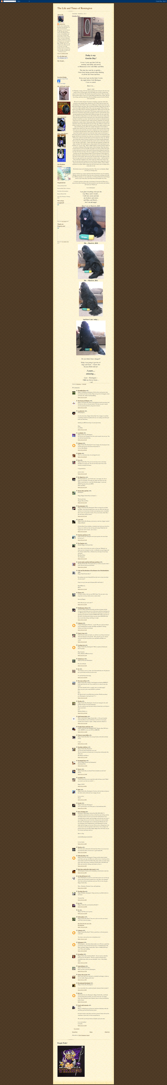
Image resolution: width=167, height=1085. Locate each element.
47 (78, 910)
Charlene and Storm (83, 535)
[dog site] (64, 220)
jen (78, 903)
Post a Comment (76, 1028)
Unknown (80, 443)
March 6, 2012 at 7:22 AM (82, 589)
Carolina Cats (81, 645)
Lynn (79, 519)
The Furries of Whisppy (84, 400)
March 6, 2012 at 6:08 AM (82, 450)
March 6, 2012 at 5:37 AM (82, 429)
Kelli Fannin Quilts (82, 716)
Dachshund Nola (82, 760)
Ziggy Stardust (81, 811)
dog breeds (64, 221)
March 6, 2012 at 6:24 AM (82, 473)
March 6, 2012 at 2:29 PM (82, 799)
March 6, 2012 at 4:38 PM (82, 843)
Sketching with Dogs (83, 747)
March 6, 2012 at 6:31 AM (82, 487)
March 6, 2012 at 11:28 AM (82, 731)
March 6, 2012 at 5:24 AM (82, 397)
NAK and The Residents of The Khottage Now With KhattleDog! (93, 570)
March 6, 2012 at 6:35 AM (82, 502)
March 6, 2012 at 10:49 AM (82, 713)
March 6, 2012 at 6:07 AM (82, 439)
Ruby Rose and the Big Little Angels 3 (87, 869)
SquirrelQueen (81, 966)
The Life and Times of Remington (74, 8)
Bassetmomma (81, 506)
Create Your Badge (61, 83)
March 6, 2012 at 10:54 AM (82, 723)
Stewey (79, 769)
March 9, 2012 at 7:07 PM (82, 1025)
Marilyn (80, 847)
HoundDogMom (82, 390)
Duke (79, 789)
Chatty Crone (81, 633)
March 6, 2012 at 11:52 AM (82, 743)
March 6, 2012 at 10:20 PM (82, 906)
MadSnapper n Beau (83, 608)
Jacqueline (80, 954)
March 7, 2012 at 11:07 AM (82, 962)
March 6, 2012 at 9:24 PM (82, 900)
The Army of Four (82, 681)
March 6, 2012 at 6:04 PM (82, 852)
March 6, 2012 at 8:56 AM (82, 641)
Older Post (107, 1032)
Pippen (79, 592)
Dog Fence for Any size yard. (84, 923)
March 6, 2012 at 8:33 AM (82, 630)
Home (91, 1032)
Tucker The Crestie (82, 974)
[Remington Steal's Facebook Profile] (58, 82)
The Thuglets (81, 543)
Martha (80, 701)
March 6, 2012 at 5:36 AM (82, 407)
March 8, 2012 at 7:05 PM (82, 990)
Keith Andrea (81, 917)
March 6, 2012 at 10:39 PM (82, 913)
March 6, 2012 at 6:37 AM (82, 516)
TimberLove (81, 658)
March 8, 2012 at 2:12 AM (82, 971)
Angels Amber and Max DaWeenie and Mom (89, 562)
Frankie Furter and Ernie (84, 726)
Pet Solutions (81, 925)
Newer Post (74, 1032)
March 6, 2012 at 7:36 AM (82, 604)
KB (78, 993)
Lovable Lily (81, 411)
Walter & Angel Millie (83, 735)
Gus (79, 460)
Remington (62, 24)
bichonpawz (81, 942)
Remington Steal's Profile (62, 78)
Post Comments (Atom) (84, 1035)
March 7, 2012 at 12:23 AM (82, 927)
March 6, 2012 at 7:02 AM (82, 558)
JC (78, 669)
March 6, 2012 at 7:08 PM (82, 888)
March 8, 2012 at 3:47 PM (82, 979)
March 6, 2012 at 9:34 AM (82, 665)
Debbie (79, 453)
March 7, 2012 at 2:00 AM (82, 950)
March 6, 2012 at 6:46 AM (82, 531)
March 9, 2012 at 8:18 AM (82, 1001)
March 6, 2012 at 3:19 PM (82, 808)
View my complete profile (62, 53)
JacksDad (80, 777)
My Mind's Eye (81, 477)
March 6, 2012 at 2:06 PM (82, 786)
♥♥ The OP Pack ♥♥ (83, 876)
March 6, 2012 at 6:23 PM (82, 866)
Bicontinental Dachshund (84, 983)
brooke (79, 803)
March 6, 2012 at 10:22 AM (82, 698)
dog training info (65, 241)
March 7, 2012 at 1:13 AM (82, 939)
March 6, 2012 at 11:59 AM (82, 765)
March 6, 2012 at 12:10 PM (82, 774)
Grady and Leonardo (83, 1005)
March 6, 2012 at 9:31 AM (82, 655)
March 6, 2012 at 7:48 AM (82, 619)
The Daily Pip (81, 891)
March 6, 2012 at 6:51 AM (82, 540)
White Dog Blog (82, 855)
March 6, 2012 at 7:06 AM (82, 567)
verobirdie (80, 433)
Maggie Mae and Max (83, 490)
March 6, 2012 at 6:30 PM (82, 872)
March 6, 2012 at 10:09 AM (82, 677)
